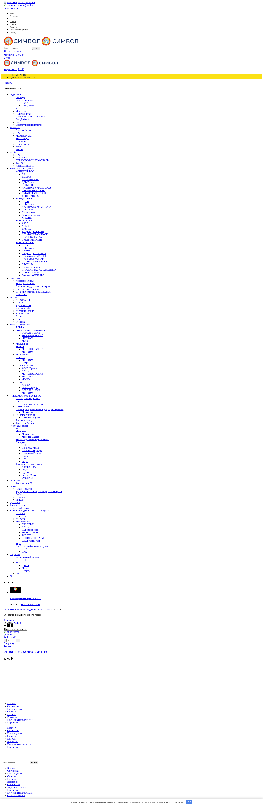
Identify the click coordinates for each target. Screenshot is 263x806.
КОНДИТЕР (28, 185)
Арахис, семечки (24, 488)
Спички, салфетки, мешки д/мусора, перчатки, (40, 409)
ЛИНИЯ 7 (27, 250)
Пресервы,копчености (27, 289)
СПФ (24, 516)
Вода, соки (15, 94)
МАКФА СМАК (30, 532)
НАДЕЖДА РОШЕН (33, 231)
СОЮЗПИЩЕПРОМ (33, 538)
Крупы (13, 297)
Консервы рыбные (25, 283)
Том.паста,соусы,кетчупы (29, 464)
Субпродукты (23, 144)
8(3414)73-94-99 (26, 2)
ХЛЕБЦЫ (27, 218)
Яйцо (12, 576)
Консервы (15, 278)
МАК (24, 568)
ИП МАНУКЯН (30, 179)
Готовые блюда (23, 130)
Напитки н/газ (23, 114)
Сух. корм (15, 502)
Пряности (27, 456)
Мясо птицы (22, 138)
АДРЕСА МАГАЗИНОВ (22, 77)
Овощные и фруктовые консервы (33, 286)
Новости (11, 714)
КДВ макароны (30, 530)
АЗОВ (25, 174)
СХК (24, 551)
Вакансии (12, 717)
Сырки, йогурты (24, 365)
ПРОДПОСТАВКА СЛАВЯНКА (39, 270)
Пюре (25, 103)
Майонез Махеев (30, 436)
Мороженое (22, 354)
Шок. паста (21, 294)
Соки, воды (28, 105)
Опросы (11, 711)
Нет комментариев (30, 604)
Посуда (19, 401)
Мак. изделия (23, 521)
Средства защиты (31, 417)
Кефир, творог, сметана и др (30, 330)
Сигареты (15, 480)
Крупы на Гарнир (25, 311)
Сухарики (21, 497)
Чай (18, 573)
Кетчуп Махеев (30, 475)
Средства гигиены (25, 415)
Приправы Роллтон (32, 453)
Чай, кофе (15, 554)
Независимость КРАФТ (34, 256)
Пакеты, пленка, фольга (28, 398)
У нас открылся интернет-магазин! (25, 598)
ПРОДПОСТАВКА (32, 237)
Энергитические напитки (29, 124)
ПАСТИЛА (28, 209)
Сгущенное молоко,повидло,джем (33, 291)
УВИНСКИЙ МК (25, 166)
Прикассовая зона (31, 267)
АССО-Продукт (30, 368)
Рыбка (19, 494)
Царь (18, 319)
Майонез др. (28, 434)
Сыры (19, 382)
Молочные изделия (20, 324)
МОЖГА (26, 341)
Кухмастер (27, 478)
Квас (18, 108)
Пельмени (21, 141)
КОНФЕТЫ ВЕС (25, 220)
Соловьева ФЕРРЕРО (33, 275)
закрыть (8, 82)
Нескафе (26, 571)
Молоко (20, 346)
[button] (9, 643)
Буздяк (25, 469)
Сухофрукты (22, 508)
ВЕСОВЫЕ (28, 524)
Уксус (25, 461)
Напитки (20, 357)
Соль (24, 458)
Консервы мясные (25, 280)
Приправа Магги (30, 447)
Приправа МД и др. (32, 450)
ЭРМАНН (27, 363)
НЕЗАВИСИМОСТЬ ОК (35, 234)
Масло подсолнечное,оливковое (32, 439)
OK (189, 802)
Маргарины (22, 343)
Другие (19, 302)
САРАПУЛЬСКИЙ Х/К (34, 193)
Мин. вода (21, 111)
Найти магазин (11, 8)
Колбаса (14, 152)
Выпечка (20, 513)
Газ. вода (20, 97)
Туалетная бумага (25, 423)
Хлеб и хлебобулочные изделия (32, 546)
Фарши (19, 149)
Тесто (18, 146)
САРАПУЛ (21, 157)
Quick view (9, 634)
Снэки (13, 486)
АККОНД (27, 226)
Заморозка (15, 127)
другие (25, 201)
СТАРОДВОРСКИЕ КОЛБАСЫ (32, 160)
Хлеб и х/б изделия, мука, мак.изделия (29, 510)
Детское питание (24, 100)
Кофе (18, 562)
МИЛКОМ (27, 338)
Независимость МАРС (33, 259)
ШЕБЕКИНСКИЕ (31, 540)
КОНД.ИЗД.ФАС (25, 198)
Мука (18, 543)
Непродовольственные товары (25, 395)
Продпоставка (29, 212)
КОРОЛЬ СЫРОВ (31, 332)
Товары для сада (24, 420)
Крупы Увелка (23, 313)
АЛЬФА (20, 327)
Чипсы (19, 499)
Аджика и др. (29, 467)
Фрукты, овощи (18, 505)
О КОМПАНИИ (18, 75)
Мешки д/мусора (30, 412)
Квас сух (20, 519)
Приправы (21, 442)
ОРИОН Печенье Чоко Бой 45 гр (25, 651)
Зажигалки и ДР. (24, 483)
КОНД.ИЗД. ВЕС (25, 171)
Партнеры (12, 722)
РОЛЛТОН (27, 535)
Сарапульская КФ (31, 215)
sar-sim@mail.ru (25, 5)
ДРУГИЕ (20, 133)
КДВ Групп (28, 182)
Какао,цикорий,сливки (28, 557)
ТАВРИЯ (20, 163)
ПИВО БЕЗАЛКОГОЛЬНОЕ (31, 116)
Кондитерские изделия (21, 168)
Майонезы (21, 431)
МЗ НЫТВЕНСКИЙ (32, 335)
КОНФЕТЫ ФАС (25, 242)
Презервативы (23, 406)
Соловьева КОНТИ (32, 239)
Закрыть (8, 646)
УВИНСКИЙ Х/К (31, 196)
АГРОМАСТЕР (24, 300)
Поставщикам (14, 709)
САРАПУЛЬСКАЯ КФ (33, 190)
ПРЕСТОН (27, 445)
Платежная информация (19, 720)
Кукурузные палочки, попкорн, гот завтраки (39, 491)
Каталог (11, 703)
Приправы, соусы (19, 426)
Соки (18, 122)
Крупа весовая (23, 305)
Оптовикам (13, 706)
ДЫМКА (26, 176)
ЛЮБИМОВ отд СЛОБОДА (36, 187)
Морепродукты (24, 135)
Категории (9, 620)
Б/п (17, 428)
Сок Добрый (22, 119)
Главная (8, 609)
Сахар (19, 316)
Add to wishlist (11, 637)
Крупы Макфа (23, 308)
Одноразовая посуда (32, 404)
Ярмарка (20, 322)
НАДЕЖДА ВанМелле (34, 253)
